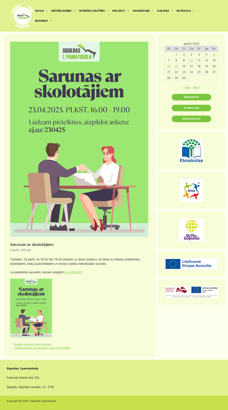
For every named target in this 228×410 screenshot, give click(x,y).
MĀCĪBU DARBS (61, 11)
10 (191, 60)
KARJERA (163, 11)
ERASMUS (41, 21)
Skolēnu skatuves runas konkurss (33, 344)
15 (176, 66)
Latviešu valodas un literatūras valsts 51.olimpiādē (42, 347)
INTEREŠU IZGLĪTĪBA (92, 11)
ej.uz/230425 (73, 272)
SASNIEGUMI (141, 11)
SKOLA (39, 11)
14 (168, 66)
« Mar (186, 87)
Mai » (196, 87)
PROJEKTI (118, 11)
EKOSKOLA (184, 11)
